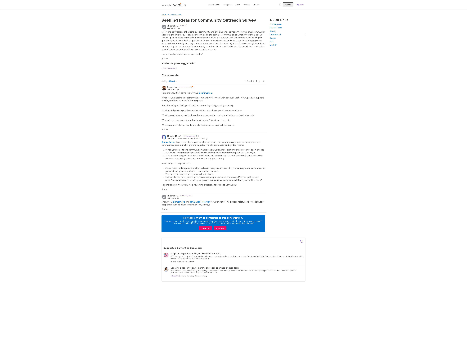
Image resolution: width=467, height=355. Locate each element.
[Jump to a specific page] (263, 81)
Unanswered (287, 35)
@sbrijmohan (205, 93)
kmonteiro (172, 87)
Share (165, 59)
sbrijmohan (172, 26)
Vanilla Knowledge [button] (169, 68)
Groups (273, 38)
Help (272, 41)
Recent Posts (276, 28)
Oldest (172, 81)
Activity (273, 31)
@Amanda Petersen (200, 202)
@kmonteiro (168, 142)
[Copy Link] (179, 28)
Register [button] (220, 228)
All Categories (276, 24)
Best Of (273, 45)
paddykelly (189, 261)
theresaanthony (201, 276)
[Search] (280, 4)
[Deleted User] (174, 136)
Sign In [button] (205, 228)
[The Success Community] (174, 4)
